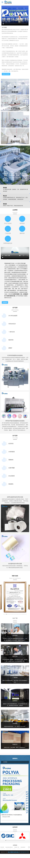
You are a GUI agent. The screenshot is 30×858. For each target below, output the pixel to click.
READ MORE (6, 74)
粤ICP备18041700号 (24, 852)
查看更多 (5, 302)
